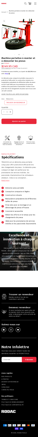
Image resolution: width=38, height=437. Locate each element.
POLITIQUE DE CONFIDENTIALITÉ (12, 405)
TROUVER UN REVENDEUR (15, 102)
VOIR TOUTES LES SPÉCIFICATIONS (14, 94)
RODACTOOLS (22, 433)
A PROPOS (5, 379)
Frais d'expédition (6, 68)
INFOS (3, 384)
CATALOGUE (5, 387)
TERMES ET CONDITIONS (9, 399)
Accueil (3, 12)
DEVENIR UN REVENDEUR (10, 382)
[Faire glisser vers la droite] (23, 54)
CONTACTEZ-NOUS (7, 390)
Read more (5, 180)
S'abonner (29, 360)
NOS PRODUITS (6, 376)
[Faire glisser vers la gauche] (15, 54)
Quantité (4, 107)
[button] (34, 3)
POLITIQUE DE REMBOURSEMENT (12, 402)
